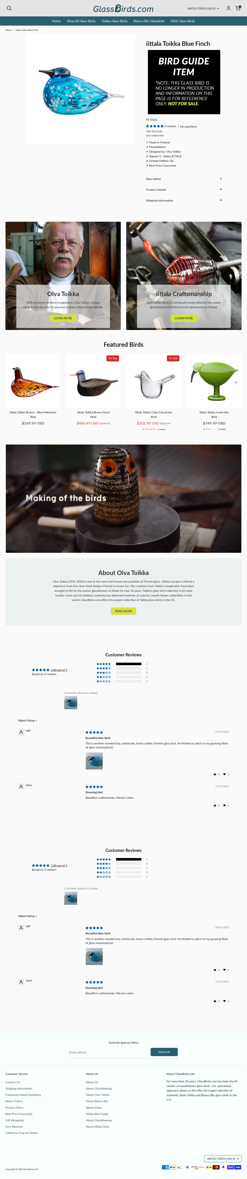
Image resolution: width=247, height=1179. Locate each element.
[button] (155, 126)
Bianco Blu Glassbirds (149, 21)
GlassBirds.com (30, 1169)
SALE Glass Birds (183, 21)
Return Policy (13, 1101)
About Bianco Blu (97, 1101)
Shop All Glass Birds (81, 21)
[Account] (228, 8)
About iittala (94, 1107)
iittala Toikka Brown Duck (93, 412)
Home (56, 21)
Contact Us (12, 1082)
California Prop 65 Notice (21, 1132)
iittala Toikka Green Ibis (214, 412)
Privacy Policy (14, 1107)
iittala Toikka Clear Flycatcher (153, 412)
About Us (92, 1082)
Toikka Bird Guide (97, 1113)
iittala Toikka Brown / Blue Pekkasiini (33, 412)
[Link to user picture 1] (94, 761)
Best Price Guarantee (18, 1113)
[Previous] (11, 382)
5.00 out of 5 (59, 669)
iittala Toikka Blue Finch (27, 30)
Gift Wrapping (14, 1120)
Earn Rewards (14, 1126)
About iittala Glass (97, 1126)
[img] (94, 732)
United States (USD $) (201, 8)
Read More (123, 611)
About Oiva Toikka (97, 1094)
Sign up (164, 1052)
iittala (153, 119)
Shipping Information (159, 200)
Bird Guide (157, 131)
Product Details (156, 189)
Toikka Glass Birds (114, 21)
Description (153, 178)
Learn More (63, 318)
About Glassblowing (99, 1088)
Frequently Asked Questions (23, 1094)
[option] (30, 393)
